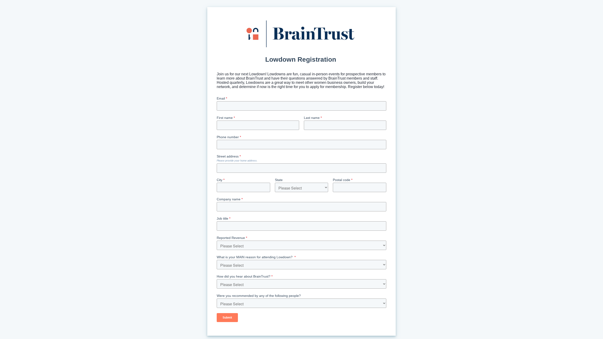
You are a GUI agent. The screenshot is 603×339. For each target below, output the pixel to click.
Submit (227, 317)
